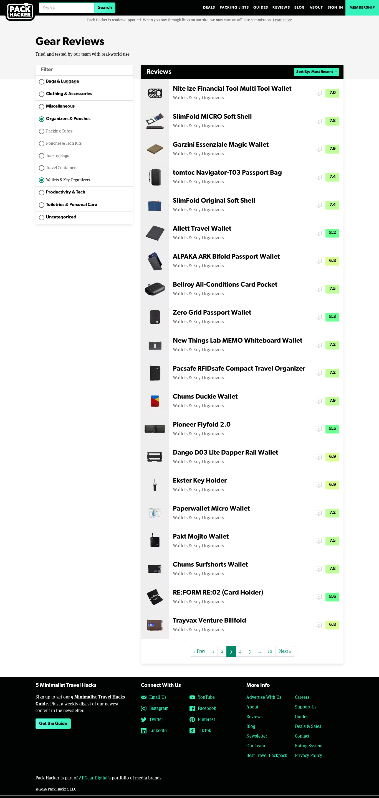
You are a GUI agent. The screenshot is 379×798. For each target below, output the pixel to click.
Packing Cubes (59, 131)
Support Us (306, 707)
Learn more (282, 19)
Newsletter (256, 736)
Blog (299, 7)
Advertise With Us (263, 697)
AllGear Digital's (95, 778)
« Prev (199, 651)
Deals (209, 7)
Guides (260, 7)
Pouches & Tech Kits (64, 143)
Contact (302, 736)
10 (270, 651)
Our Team (255, 746)
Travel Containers (61, 167)
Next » (285, 651)
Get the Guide (53, 723)
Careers (302, 697)
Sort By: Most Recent (315, 72)
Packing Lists (234, 7)
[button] (84, 70)
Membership (362, 7)
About (316, 7)
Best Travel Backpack (266, 755)
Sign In (335, 7)
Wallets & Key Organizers (68, 179)
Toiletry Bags (57, 155)
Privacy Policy (308, 755)
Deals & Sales (308, 726)
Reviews (281, 7)
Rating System (308, 746)
